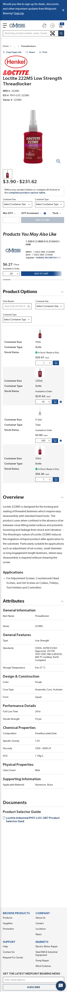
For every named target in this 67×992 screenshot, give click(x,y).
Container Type (42, 199)
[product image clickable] (7, 174)
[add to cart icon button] (56, 363)
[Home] (17, 25)
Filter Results (8, 301)
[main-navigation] (5, 26)
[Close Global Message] (63, 10)
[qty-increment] (17, 220)
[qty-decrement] (5, 220)
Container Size (9, 199)
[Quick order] (44, 25)
